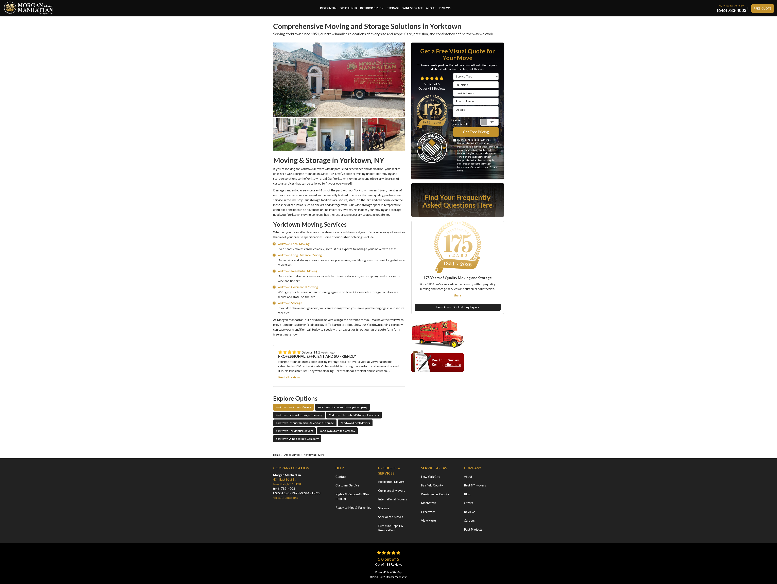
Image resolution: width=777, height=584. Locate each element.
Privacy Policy (383, 572)
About (468, 476)
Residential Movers (391, 481)
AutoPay (739, 5)
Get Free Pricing (476, 132)
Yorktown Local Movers (355, 423)
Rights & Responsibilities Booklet (352, 496)
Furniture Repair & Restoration (390, 528)
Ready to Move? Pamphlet (353, 507)
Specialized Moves (390, 517)
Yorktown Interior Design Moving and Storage (305, 423)
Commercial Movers (391, 490)
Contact (340, 476)
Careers (469, 520)
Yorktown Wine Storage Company (297, 438)
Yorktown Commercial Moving (298, 287)
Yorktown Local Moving (294, 244)
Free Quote (762, 8)
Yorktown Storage (290, 303)
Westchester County (435, 494)
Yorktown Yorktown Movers (293, 407)
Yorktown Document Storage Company (342, 407)
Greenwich (428, 512)
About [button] (431, 8)
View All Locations (285, 497)
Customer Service (347, 485)
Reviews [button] (445, 8)
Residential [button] (328, 8)
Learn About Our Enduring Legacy (457, 307)
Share (457, 295)
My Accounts (726, 5)
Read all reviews (289, 377)
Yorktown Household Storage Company (354, 415)
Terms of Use (478, 167)
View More (428, 520)
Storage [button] (393, 8)
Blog (467, 494)
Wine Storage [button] (412, 8)
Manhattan (428, 503)
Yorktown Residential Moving (297, 271)
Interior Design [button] (371, 8)
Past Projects (473, 529)
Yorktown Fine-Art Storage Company (299, 415)
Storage (383, 508)
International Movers (392, 499)
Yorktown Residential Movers (294, 430)
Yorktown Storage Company (337, 430)
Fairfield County (432, 485)
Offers (468, 503)
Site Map (397, 572)
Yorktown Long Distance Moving (300, 255)
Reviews (469, 512)
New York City (430, 476)
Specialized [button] (348, 8)
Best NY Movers (475, 485)
